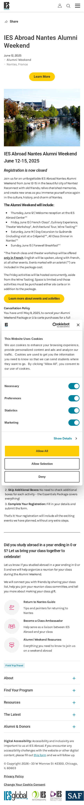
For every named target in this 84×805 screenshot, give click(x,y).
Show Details (63, 438)
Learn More (42, 76)
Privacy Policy (14, 776)
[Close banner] (78, 325)
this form (40, 755)
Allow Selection (42, 463)
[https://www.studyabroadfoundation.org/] (75, 796)
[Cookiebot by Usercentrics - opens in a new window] (53, 325)
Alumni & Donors (17, 726)
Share (14, 21)
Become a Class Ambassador (43, 621)
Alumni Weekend (19, 60)
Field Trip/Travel (14, 665)
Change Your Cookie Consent (24, 784)
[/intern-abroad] (39, 796)
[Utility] (60, 6)
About (8, 678)
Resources (12, 702)
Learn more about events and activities (34, 298)
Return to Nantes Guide (39, 602)
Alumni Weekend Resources (42, 639)
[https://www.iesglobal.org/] (16, 796)
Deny (42, 476)
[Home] (7, 6)
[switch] (74, 398)
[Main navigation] (77, 5)
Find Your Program (18, 690)
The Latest (12, 714)
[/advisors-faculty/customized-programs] (56, 796)
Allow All (42, 451)
